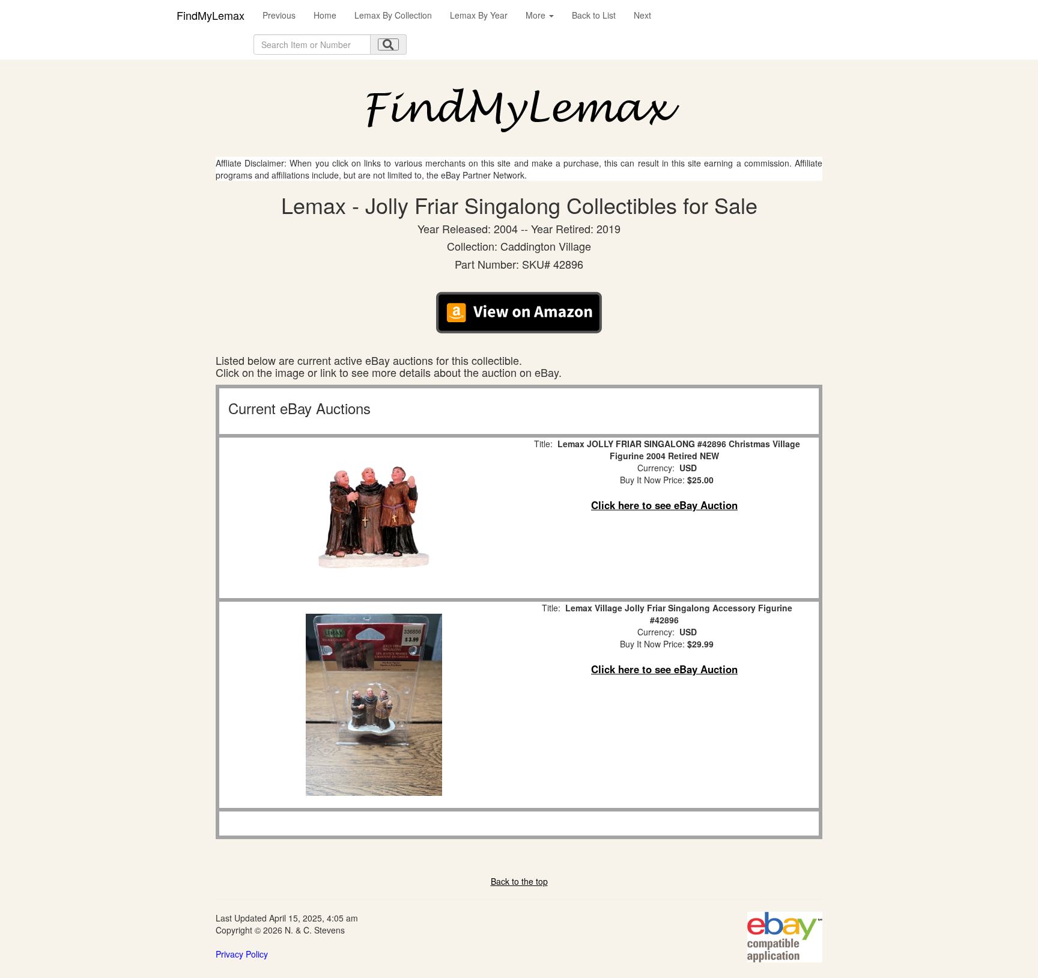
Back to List (594, 15)
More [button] (537, 15)
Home (325, 15)
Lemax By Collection (393, 15)
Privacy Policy (242, 954)
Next (642, 15)
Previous (279, 15)
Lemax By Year (479, 15)
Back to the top (519, 881)
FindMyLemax (210, 15)
